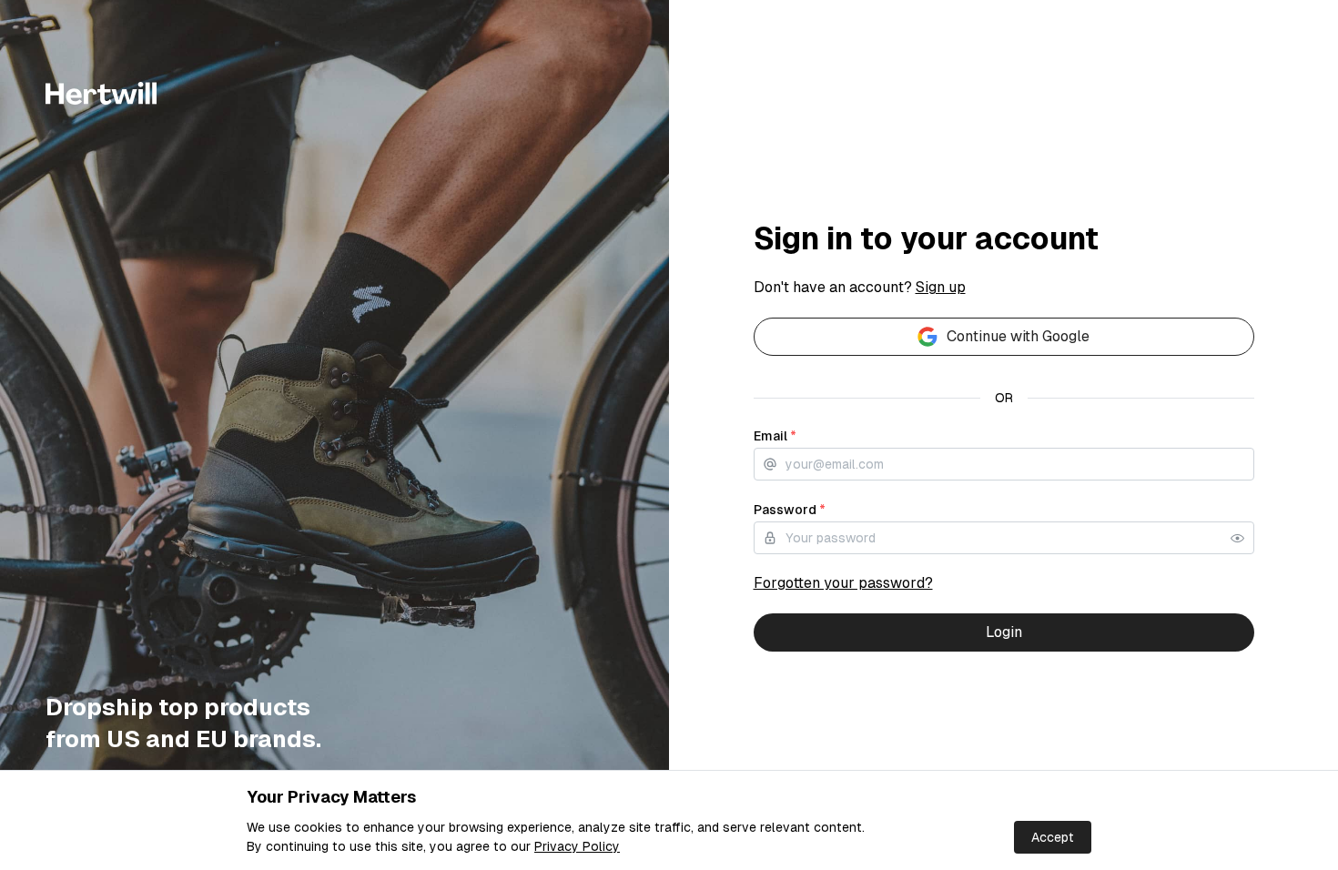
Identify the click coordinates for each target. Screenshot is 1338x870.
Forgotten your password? (843, 583)
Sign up (941, 287)
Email (775, 436)
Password (790, 509)
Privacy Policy (577, 846)
